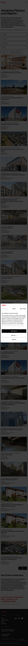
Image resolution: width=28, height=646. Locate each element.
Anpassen (13, 335)
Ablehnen (14, 339)
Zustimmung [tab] (5, 308)
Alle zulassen (14, 331)
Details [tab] (14, 308)
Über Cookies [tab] (23, 308)
